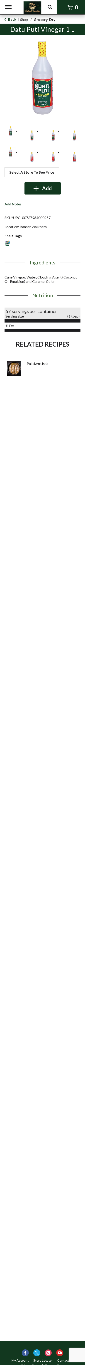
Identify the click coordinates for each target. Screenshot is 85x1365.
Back (11, 19)
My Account (20, 1360)
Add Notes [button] (13, 204)
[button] (11, 131)
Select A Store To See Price (31, 172)
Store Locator (43, 1360)
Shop (24, 19)
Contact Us (65, 1360)
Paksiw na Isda (37, 363)
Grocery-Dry (45, 19)
